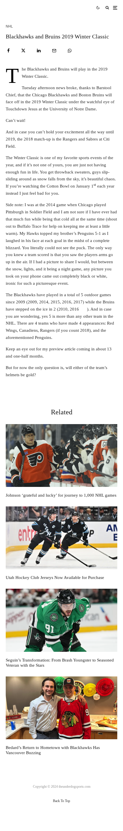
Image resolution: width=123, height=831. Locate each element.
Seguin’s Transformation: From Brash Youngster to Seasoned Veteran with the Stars (60, 663)
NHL (9, 26)
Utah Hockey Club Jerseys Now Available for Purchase (55, 577)
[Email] (54, 50)
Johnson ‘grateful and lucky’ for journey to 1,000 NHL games (61, 495)
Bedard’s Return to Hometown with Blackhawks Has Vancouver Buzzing (53, 750)
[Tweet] (23, 50)
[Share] (8, 50)
